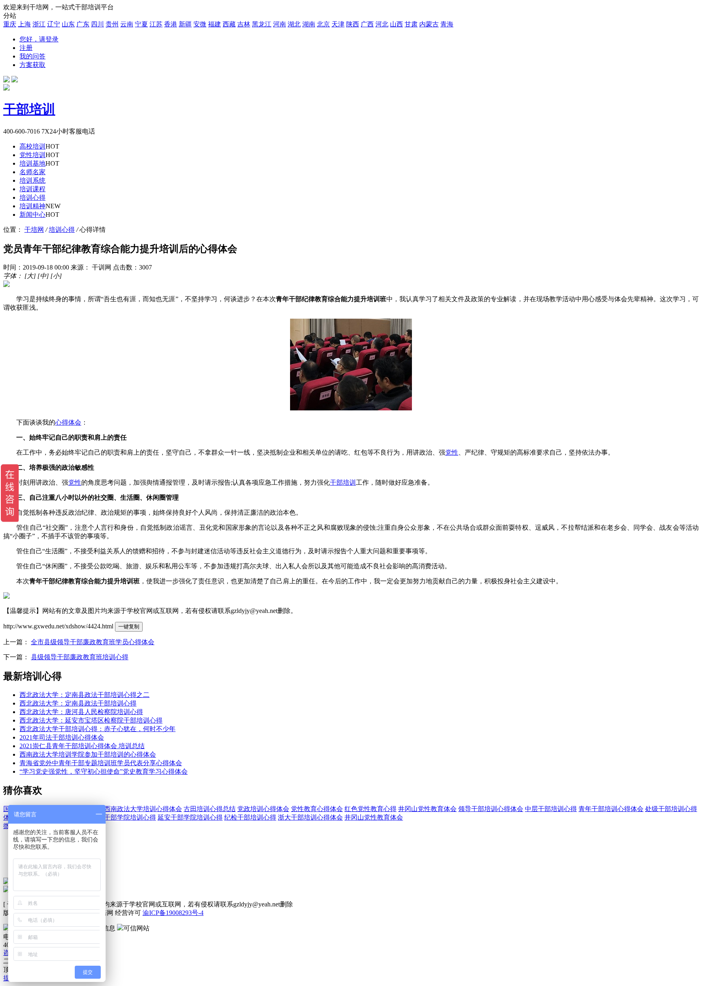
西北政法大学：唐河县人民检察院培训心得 (81, 711)
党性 (451, 452)
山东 (68, 24)
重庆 (9, 24)
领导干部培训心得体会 (490, 808)
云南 (126, 24)
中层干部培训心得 (551, 808)
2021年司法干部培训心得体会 (62, 737)
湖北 (294, 24)
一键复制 (128, 627)
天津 (338, 24)
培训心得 (62, 229)
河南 (279, 24)
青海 (446, 24)
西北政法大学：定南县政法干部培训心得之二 (85, 694)
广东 (82, 24)
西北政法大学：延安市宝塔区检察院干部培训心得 (91, 720)
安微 (199, 24)
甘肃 (411, 24)
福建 (214, 24)
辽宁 (53, 24)
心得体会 (68, 422)
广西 (367, 24)
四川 (97, 24)
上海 (24, 24)
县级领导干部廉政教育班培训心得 (79, 657)
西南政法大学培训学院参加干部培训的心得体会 (88, 754)
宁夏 (141, 24)
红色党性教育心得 (370, 808)
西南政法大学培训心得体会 (143, 808)
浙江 (39, 24)
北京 (323, 24)
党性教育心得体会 (317, 808)
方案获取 (33, 64)
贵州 (112, 24)
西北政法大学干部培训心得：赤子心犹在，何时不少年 (98, 728)
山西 (396, 24)
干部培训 (343, 482)
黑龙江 (261, 24)
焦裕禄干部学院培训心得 (120, 817)
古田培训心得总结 (210, 808)
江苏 (156, 24)
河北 (381, 24)
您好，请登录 (39, 39)
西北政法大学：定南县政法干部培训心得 (78, 703)
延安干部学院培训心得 (190, 817)
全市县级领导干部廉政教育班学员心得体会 (92, 642)
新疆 (185, 24)
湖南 (308, 24)
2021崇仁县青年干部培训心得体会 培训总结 (82, 745)
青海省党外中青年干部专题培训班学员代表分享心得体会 (101, 762)
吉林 (243, 24)
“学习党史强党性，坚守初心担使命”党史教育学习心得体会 (104, 771)
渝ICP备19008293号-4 (173, 912)
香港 (170, 24)
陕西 (352, 24)
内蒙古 (429, 24)
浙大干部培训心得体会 (310, 817)
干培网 (34, 229)
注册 (26, 47)
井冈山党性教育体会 (427, 808)
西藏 (229, 24)
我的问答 (33, 56)
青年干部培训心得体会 (611, 808)
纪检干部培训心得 (250, 817)
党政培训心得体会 (263, 808)
